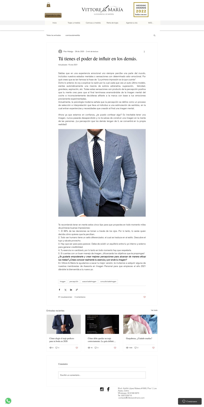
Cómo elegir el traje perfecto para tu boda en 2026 (61, 340)
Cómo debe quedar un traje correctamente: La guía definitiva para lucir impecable (102, 340)
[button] (48, 4)
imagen (63, 281)
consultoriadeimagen (108, 281)
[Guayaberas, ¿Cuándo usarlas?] (140, 324)
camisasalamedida (73, 35)
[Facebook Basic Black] (108, 389)
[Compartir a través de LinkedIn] (71, 290)
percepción (74, 281)
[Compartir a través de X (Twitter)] (65, 290)
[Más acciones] (144, 51)
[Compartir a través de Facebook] (59, 290)
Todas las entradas (54, 35)
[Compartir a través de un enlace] (77, 290)
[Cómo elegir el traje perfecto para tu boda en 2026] (64, 324)
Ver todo (154, 310)
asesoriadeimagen (89, 281)
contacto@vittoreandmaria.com (131, 398)
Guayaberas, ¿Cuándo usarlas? (139, 338)
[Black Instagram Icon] (101, 389)
